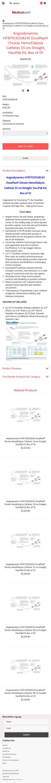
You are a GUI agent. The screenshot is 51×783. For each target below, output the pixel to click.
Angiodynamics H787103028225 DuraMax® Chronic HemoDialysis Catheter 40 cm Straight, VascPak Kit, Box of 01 (25, 630)
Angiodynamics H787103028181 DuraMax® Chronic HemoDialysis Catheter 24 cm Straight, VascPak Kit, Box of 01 (25, 441)
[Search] (10, 3)
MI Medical (7, 757)
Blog (4, 763)
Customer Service (9, 754)
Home (5, 745)
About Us (6, 751)
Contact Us (7, 748)
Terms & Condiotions (11, 760)
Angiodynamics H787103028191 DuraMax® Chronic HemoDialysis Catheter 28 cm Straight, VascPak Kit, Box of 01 (25, 504)
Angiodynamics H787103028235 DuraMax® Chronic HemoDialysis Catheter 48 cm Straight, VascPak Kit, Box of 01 (25, 693)
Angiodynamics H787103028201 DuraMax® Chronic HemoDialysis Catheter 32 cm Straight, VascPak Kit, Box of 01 (25, 567)
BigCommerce (17, 779)
